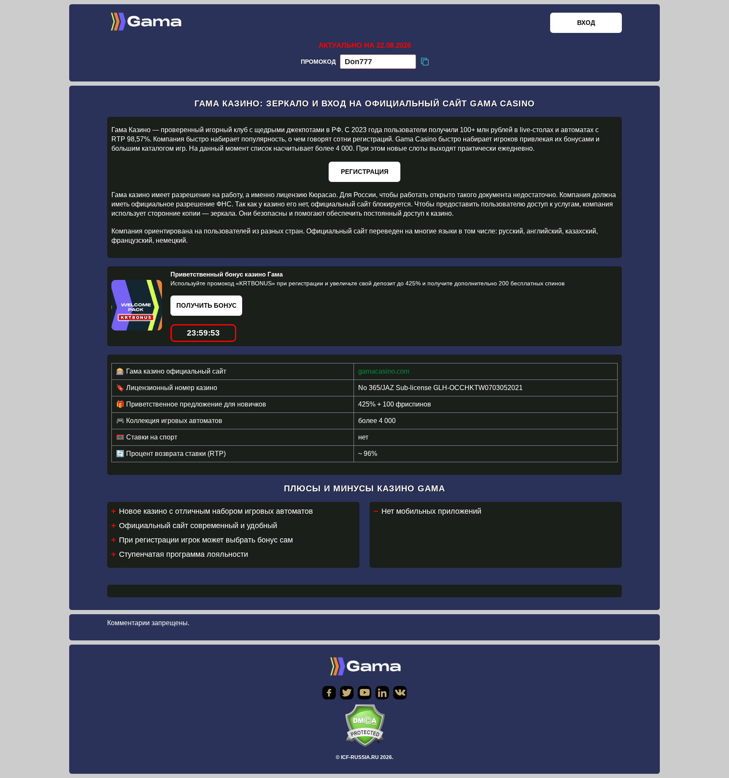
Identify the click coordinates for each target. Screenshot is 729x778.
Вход (586, 22)
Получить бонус (206, 305)
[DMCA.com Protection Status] (364, 725)
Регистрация (365, 171)
